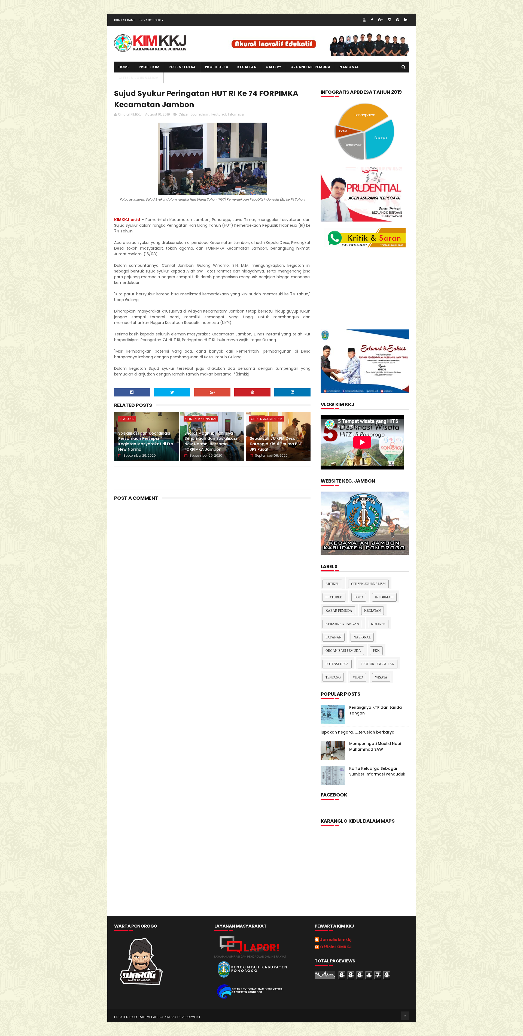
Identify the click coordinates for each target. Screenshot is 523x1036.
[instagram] (389, 20)
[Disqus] (212, 668)
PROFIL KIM (149, 67)
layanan (334, 637)
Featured (218, 114)
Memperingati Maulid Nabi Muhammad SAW (375, 746)
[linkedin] (405, 20)
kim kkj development (183, 1017)
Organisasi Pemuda (343, 651)
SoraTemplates (147, 1017)
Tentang (333, 677)
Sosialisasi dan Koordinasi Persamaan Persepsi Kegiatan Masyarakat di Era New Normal (145, 441)
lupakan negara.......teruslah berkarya (357, 732)
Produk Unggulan (377, 664)
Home (124, 67)
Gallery (273, 67)
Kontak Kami (124, 20)
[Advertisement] (212, 549)
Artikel (332, 584)
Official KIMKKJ (336, 947)
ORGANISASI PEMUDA (310, 67)
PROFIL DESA (217, 67)
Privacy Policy (151, 20)
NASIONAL (349, 67)
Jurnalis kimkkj (335, 939)
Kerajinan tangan (342, 624)
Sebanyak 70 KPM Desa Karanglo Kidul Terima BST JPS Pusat (276, 444)
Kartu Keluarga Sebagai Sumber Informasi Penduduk (377, 771)
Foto (358, 597)
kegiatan (247, 67)
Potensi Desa (182, 67)
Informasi (236, 114)
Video (358, 677)
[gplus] (380, 20)
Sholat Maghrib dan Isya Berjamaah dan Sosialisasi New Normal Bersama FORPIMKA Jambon (210, 441)
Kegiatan (372, 611)
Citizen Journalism (193, 114)
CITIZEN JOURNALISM (138, 77)
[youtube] (364, 20)
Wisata (381, 677)
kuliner (378, 624)
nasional (362, 637)
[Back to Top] (405, 1015)
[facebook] (372, 20)
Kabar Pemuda (339, 611)
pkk (376, 651)
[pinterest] (397, 20)
